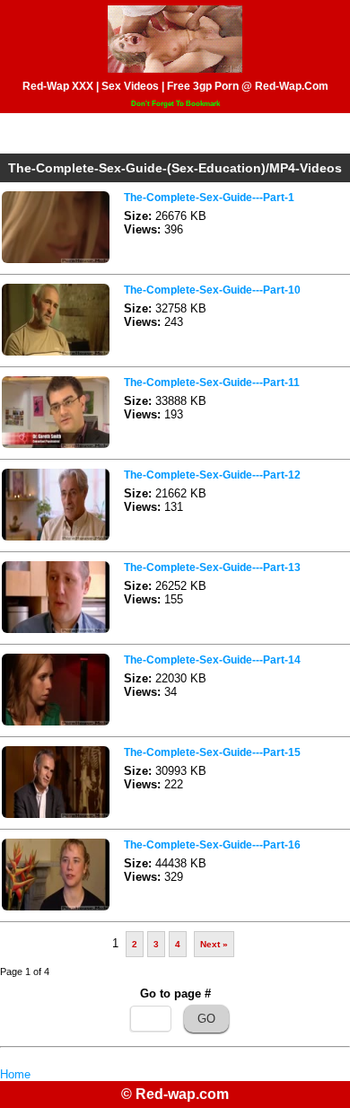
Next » (214, 944)
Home (15, 1074)
